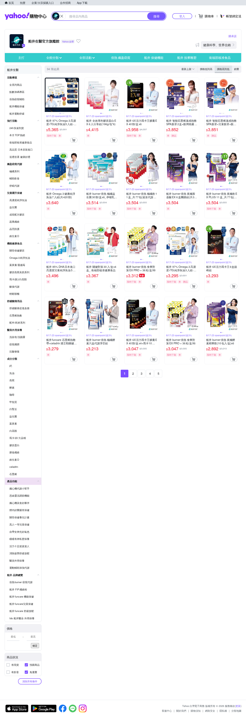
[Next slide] (76, 95)
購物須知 (196, 711)
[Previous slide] (47, 95)
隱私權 (223, 711)
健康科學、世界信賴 (217, 45)
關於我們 (181, 711)
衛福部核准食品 (220, 57)
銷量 (236, 69)
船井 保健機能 (153, 57)
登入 (182, 16)
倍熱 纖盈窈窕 (120, 57)
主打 (21, 57)
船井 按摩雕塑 (186, 57)
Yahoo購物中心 (26, 16)
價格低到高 (206, 69)
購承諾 (233, 36)
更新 (238, 706)
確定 (34, 645)
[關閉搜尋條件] (61, 16)
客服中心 (167, 711)
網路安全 (210, 711)
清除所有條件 (29, 681)
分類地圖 (236, 711)
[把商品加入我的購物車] (73, 140)
